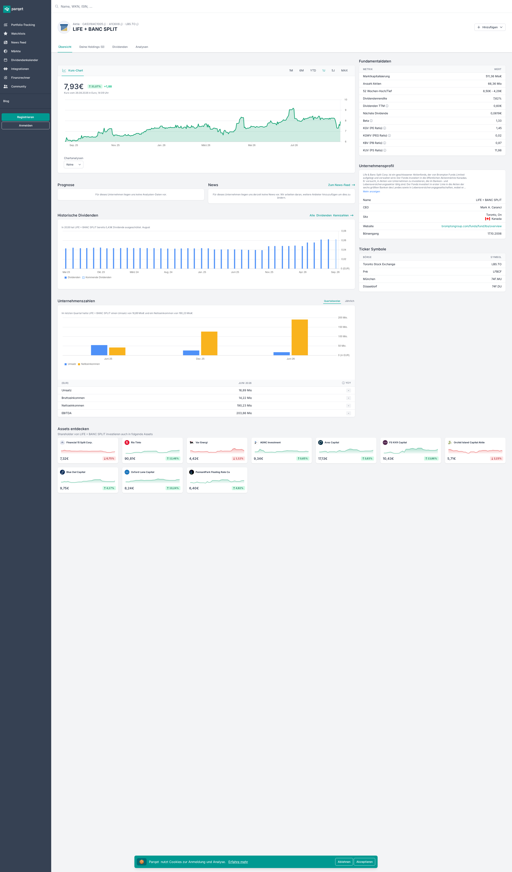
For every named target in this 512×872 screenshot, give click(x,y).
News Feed (18, 42)
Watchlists (18, 33)
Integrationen (20, 68)
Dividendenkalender (24, 60)
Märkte (16, 51)
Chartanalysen (73, 158)
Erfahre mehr (238, 862)
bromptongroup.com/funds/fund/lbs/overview (472, 226)
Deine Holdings (91, 46)
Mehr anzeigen (371, 191)
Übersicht (64, 46)
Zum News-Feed (339, 185)
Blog (6, 101)
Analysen (142, 46)
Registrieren (25, 117)
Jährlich (349, 300)
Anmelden (25, 125)
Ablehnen (344, 861)
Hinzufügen (490, 27)
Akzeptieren (364, 861)
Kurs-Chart (75, 70)
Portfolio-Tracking (23, 24)
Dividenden (120, 46)
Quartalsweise (332, 300)
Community (18, 86)
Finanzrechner (20, 77)
